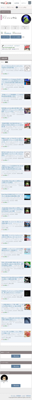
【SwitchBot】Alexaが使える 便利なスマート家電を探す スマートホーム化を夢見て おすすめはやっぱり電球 (13, 209)
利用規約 (18, 395)
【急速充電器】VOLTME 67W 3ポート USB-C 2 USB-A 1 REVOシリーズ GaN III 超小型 (12, 125)
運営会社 (28, 395)
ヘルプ (23, 395)
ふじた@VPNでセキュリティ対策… (4, 381)
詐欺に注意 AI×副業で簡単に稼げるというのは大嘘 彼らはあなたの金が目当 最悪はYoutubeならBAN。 (13, 264)
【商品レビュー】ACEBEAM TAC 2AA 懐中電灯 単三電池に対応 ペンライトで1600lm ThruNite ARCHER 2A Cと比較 (12, 167)
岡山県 (6, 33)
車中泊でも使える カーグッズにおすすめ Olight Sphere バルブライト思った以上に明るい (12, 153)
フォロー (5, 27)
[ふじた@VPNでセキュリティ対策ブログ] (4, 378)
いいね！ (5, 73)
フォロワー (15, 27)
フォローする (5, 37)
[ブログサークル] (6, 3)
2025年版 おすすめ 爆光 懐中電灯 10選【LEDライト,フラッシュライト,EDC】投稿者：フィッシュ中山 (13, 109)
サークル (13, 395)
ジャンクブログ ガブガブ (12, 70)
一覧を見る (16, 356)
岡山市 (9, 33)
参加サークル (24, 27)
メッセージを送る (15, 37)
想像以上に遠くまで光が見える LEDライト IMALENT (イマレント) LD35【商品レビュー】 (13, 140)
